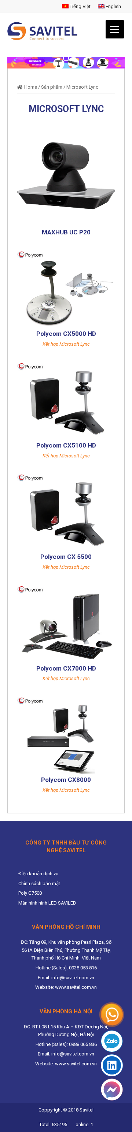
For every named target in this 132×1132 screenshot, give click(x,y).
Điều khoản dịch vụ (38, 873)
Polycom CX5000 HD (66, 333)
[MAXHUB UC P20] (66, 176)
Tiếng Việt (80, 6)
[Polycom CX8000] (66, 735)
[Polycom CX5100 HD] (66, 401)
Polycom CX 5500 (66, 556)
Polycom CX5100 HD (66, 445)
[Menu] (115, 29)
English (112, 6)
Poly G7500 (30, 893)
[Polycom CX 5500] (66, 512)
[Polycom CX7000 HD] (66, 624)
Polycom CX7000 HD (66, 668)
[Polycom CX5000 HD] (66, 289)
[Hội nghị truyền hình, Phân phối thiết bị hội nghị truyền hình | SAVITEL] (44, 31)
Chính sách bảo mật (39, 883)
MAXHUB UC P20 (66, 232)
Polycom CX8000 (66, 779)
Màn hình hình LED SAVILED (47, 903)
